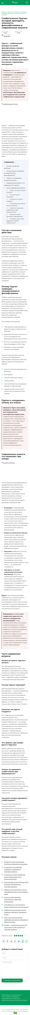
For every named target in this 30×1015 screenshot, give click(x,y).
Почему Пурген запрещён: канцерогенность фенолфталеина (14, 173)
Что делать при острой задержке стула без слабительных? (15, 221)
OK (15, 1013)
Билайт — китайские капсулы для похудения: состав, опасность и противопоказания (15, 927)
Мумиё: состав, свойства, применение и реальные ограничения (12, 900)
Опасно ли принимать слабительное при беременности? (15, 210)
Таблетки (23, 12)
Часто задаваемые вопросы (15, 188)
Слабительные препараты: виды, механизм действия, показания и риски (15, 912)
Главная (4, 12)
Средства (10, 12)
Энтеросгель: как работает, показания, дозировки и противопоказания (13, 869)
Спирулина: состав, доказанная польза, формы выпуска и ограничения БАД (14, 877)
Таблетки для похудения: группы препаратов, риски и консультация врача (16, 892)
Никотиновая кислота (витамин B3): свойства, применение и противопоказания (16, 884)
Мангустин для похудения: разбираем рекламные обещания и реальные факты (16, 920)
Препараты (17, 12)
